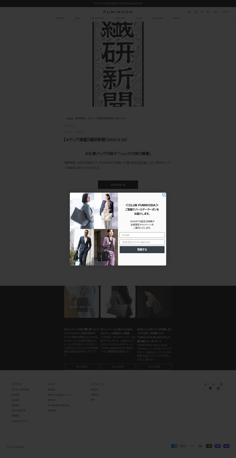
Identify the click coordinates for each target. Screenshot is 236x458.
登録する (142, 249)
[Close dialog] (164, 194)
